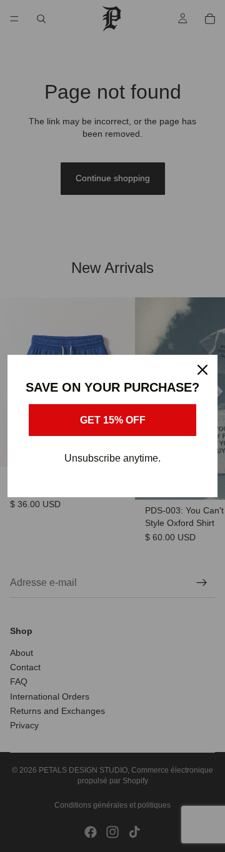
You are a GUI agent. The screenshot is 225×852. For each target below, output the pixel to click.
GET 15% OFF (113, 420)
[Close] (203, 370)
